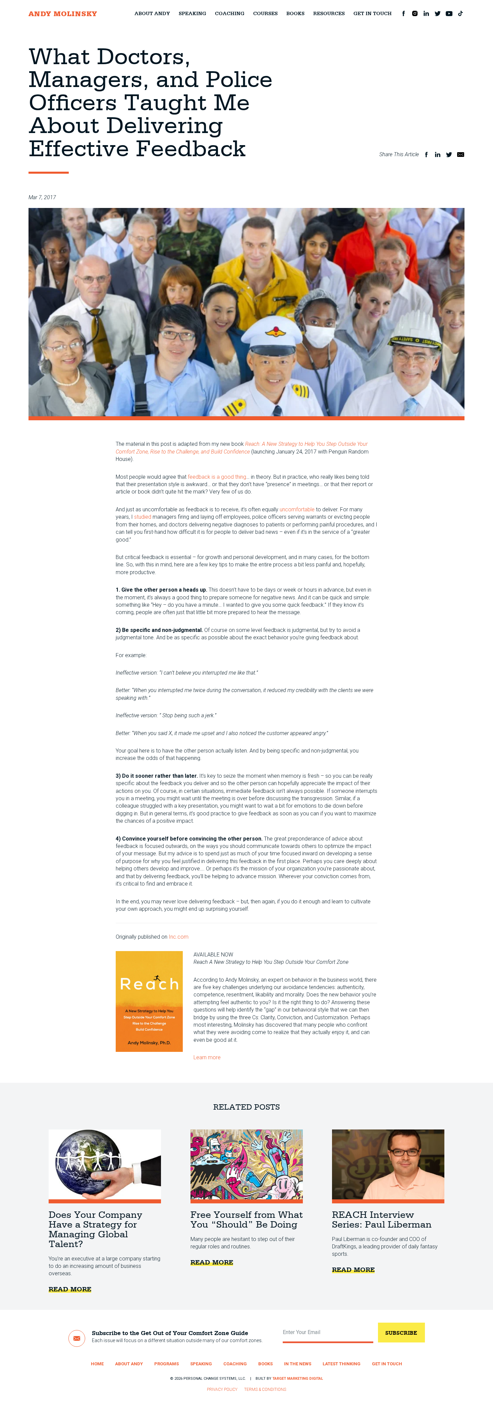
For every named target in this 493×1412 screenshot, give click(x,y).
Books (295, 13)
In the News (297, 1364)
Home (97, 1364)
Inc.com (178, 937)
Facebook (403, 13)
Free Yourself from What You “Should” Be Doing (246, 1166)
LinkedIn (426, 13)
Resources (329, 13)
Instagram (415, 13)
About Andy (152, 13)
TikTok (460, 13)
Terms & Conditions (265, 1389)
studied (142, 517)
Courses (265, 13)
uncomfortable (297, 509)
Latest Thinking (342, 1364)
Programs (166, 1364)
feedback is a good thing (217, 477)
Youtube (449, 13)
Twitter (438, 13)
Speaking (192, 13)
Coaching (229, 13)
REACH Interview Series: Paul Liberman (388, 1166)
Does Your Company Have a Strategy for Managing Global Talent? (105, 1166)
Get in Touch (372, 13)
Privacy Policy (222, 1389)
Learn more (207, 1057)
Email (460, 155)
